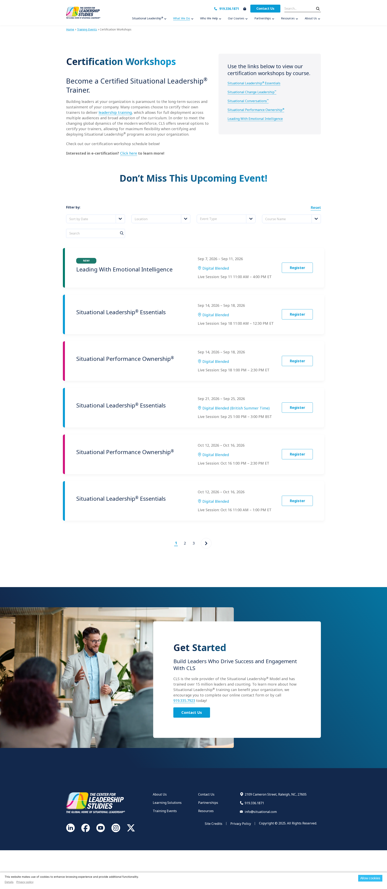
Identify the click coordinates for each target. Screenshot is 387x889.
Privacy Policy (240, 823)
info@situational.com (261, 811)
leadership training (115, 112)
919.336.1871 (229, 8)
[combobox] (95, 219)
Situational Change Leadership (252, 92)
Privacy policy (24, 882)
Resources (206, 811)
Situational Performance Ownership (256, 110)
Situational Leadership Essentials (254, 83)
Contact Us (265, 8)
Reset (316, 207)
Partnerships (208, 802)
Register (297, 267)
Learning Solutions (167, 802)
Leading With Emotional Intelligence (255, 118)
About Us (160, 794)
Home (70, 29)
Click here (128, 153)
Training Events (87, 29)
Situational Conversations (248, 101)
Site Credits (213, 823)
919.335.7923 (184, 700)
